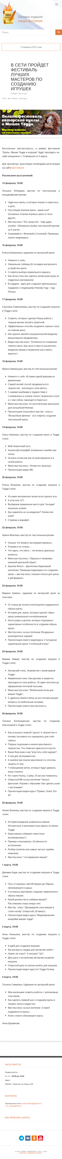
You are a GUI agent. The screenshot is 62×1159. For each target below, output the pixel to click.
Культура (23, 93)
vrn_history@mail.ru (13, 1106)
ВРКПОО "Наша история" (31, 1153)
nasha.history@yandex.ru (32, 1103)
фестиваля (18, 167)
